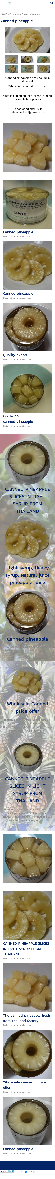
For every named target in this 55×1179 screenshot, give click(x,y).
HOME (4, 14)
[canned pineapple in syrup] (43, 69)
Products (14, 14)
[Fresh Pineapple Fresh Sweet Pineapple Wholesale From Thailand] (27, 59)
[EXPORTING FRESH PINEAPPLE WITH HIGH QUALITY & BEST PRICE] (43, 59)
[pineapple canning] (27, 69)
